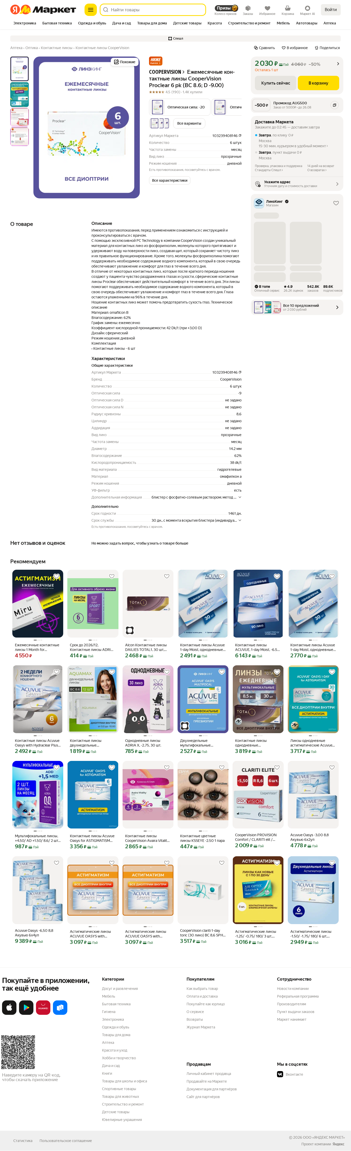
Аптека (108, 1042)
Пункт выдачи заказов (296, 1012)
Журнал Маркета (201, 1027)
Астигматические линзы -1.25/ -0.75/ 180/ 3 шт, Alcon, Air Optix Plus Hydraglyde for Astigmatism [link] (257, 933)
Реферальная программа (298, 996)
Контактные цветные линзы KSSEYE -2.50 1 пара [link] (202, 838)
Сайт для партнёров (203, 1097)
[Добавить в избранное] (56, 576)
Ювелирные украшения (122, 1120)
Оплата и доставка (202, 996)
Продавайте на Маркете (207, 1081)
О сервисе (195, 1012)
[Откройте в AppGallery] (43, 1014)
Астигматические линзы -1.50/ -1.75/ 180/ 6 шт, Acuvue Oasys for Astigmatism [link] (310, 933)
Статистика (22, 1141)
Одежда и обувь (115, 1027)
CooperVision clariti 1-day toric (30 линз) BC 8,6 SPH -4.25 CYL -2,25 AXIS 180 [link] (201, 932)
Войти (331, 9)
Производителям (291, 1004)
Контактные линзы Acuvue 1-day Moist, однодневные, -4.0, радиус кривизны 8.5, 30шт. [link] (312, 647)
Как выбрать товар (202, 989)
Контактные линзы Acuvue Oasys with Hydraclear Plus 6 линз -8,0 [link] (37, 743)
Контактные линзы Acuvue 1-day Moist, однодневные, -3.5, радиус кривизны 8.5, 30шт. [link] (202, 647)
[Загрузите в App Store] (9, 1014)
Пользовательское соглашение (66, 1141)
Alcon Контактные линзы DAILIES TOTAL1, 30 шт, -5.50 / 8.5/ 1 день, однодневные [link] (146, 647)
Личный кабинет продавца (209, 1074)
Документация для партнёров (212, 1089)
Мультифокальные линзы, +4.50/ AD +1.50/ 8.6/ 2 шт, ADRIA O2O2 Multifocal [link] (37, 838)
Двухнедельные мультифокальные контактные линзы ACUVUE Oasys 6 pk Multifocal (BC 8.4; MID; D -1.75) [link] (200, 743)
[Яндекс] (338, 1144)
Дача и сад (111, 1066)
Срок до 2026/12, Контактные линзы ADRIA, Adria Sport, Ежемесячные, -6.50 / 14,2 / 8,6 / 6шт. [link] (92, 647)
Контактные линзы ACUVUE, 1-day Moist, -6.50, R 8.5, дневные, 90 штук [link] (257, 647)
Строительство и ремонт (123, 1104)
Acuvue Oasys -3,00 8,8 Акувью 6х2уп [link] (309, 837)
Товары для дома (116, 1035)
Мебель (108, 996)
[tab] (24, 23)
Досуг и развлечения (120, 989)
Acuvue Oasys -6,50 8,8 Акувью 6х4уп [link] (34, 932)
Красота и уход (114, 1050)
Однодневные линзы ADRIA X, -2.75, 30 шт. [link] (143, 743)
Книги (107, 1073)
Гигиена (108, 1012)
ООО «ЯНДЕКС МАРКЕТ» (324, 1137)
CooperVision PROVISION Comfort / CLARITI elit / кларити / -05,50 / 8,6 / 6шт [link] (255, 837)
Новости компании (293, 989)
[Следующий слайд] (131, 127)
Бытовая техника (116, 1004)
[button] (175, 38)
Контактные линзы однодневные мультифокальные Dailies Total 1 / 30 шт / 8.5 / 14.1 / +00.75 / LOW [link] (256, 743)
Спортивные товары (119, 1089)
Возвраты (195, 1019)
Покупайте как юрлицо (206, 1004)
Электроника (113, 1019)
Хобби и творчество (119, 1058)
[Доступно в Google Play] (26, 1014)
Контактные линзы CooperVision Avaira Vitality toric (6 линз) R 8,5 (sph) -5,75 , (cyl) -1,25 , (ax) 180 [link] (147, 838)
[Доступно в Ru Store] (60, 1014)
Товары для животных (120, 1096)
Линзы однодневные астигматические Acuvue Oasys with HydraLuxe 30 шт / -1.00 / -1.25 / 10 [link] (311, 743)
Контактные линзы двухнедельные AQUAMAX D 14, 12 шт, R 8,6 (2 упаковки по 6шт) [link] (90, 743)
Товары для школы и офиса (124, 1081)
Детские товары (116, 1112)
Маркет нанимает (292, 1019)
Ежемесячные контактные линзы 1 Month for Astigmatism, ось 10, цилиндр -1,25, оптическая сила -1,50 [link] (37, 647)
